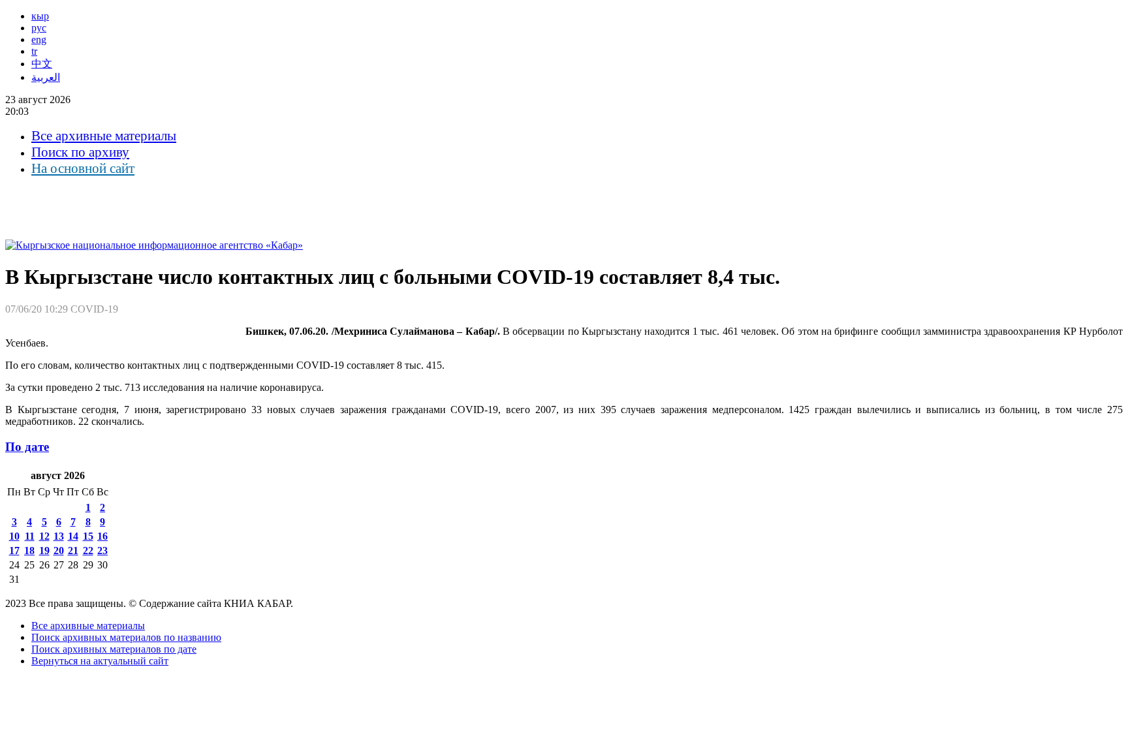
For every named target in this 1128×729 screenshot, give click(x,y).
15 (88, 536)
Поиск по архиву (80, 152)
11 (30, 536)
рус (38, 27)
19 (44, 550)
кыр (40, 16)
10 (14, 536)
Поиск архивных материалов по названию (126, 637)
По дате (27, 447)
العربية (45, 77)
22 (88, 550)
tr (34, 51)
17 (14, 550)
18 (29, 550)
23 (102, 550)
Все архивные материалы (103, 136)
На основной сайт (82, 168)
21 (73, 550)
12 (44, 536)
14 (73, 536)
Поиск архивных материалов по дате (113, 649)
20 (59, 550)
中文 (41, 63)
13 (59, 536)
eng (38, 39)
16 (102, 536)
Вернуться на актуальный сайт (99, 660)
